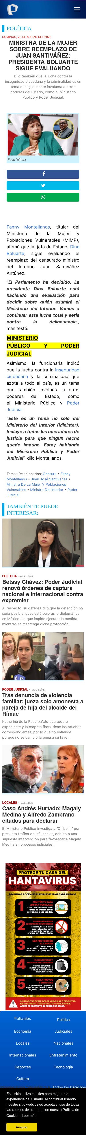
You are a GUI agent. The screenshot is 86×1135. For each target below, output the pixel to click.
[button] (77, 9)
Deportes (23, 1067)
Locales (23, 1043)
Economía (22, 1031)
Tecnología (63, 1067)
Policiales (22, 1018)
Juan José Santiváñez (49, 479)
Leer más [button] (29, 1116)
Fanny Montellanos (28, 227)
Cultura (22, 1079)
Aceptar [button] (22, 1127)
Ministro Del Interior (46, 489)
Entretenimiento (63, 1055)
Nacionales (63, 1043)
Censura (49, 474)
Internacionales (22, 1055)
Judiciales (63, 1031)
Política (63, 1019)
